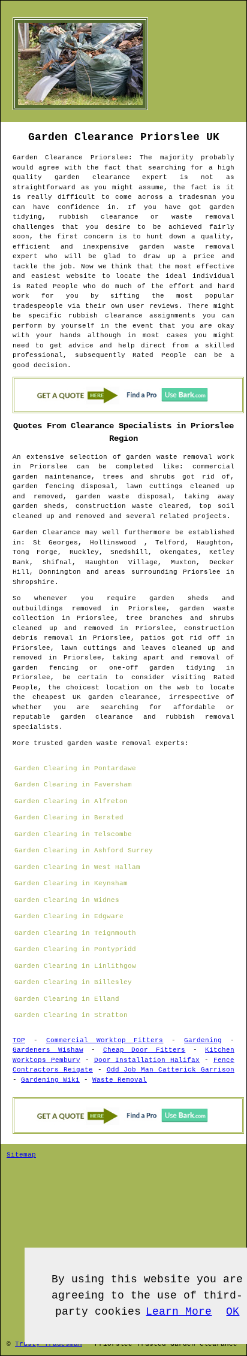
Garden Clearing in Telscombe (73, 834)
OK (232, 1312)
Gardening (203, 1040)
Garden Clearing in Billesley (73, 982)
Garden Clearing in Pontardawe (75, 768)
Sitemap (21, 1154)
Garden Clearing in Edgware (68, 916)
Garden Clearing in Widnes (66, 900)
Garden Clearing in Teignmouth (75, 933)
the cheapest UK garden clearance (85, 697)
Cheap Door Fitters (144, 1050)
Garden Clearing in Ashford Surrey (83, 850)
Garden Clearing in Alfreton (71, 801)
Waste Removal (119, 1079)
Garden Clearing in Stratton (71, 1015)
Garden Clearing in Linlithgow (75, 966)
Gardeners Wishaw (48, 1050)
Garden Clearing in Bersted (68, 817)
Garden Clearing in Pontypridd (75, 949)
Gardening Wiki (50, 1079)
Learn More (179, 1312)
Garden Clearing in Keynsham (71, 883)
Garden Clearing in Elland (66, 999)
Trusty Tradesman (48, 1344)
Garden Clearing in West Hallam (77, 867)
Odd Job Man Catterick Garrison (170, 1069)
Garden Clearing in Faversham (73, 784)
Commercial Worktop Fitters (105, 1040)
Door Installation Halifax (147, 1060)
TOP (19, 1040)
